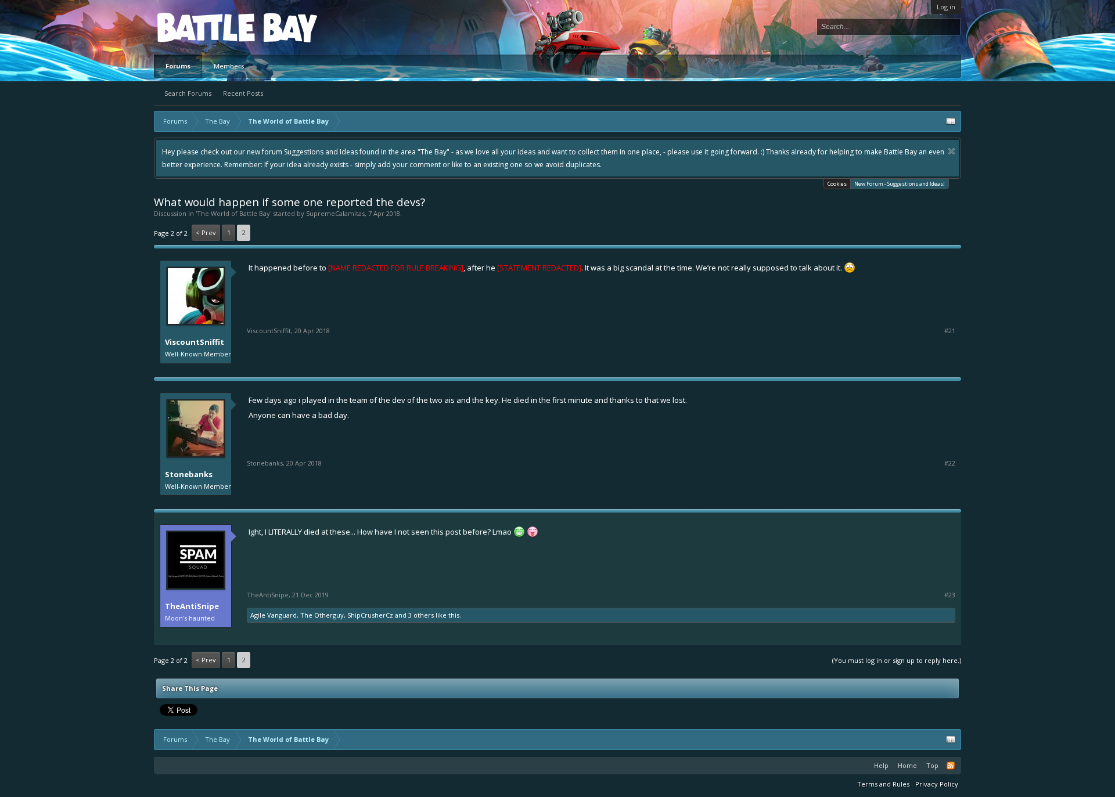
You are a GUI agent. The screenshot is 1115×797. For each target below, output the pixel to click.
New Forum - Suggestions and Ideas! (899, 183)
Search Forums (187, 93)
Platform (200, 27)
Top (932, 765)
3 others (421, 615)
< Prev (206, 232)
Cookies (837, 183)
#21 (949, 331)
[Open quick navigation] (950, 121)
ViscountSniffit (194, 342)
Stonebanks (189, 474)
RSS (950, 765)
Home (907, 765)
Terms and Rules (883, 784)
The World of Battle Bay (233, 213)
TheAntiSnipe (192, 606)
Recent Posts (243, 93)
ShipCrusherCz (370, 615)
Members (229, 66)
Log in (946, 6)
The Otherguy (322, 615)
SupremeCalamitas (335, 213)
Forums (178, 66)
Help (881, 765)
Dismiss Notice (951, 151)
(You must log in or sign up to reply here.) (896, 660)
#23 (949, 595)
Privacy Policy (936, 784)
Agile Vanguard (273, 615)
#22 (949, 463)
